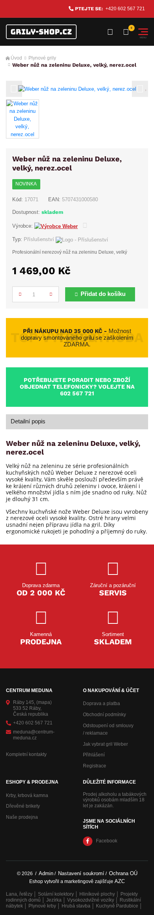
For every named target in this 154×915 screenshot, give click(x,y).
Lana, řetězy (19, 894)
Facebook (106, 841)
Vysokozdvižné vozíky (90, 900)
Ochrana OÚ (123, 873)
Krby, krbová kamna (27, 795)
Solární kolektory (56, 894)
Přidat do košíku (103, 294)
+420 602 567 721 (125, 8)
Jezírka (54, 900)
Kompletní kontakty (26, 754)
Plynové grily (42, 58)
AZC (120, 881)
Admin (46, 873)
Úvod (16, 58)
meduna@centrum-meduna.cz (33, 735)
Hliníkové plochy (97, 894)
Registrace (94, 766)
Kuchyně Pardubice (117, 906)
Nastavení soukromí (81, 873)
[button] (14, 89)
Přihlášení (94, 755)
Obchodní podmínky (104, 714)
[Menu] (143, 31)
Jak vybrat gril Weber (105, 744)
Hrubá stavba (76, 906)
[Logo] (41, 31)
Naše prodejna (22, 817)
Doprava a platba (101, 703)
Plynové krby (42, 906)
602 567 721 (77, 393)
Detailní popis (28, 421)
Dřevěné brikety (23, 806)
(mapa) (44, 702)
